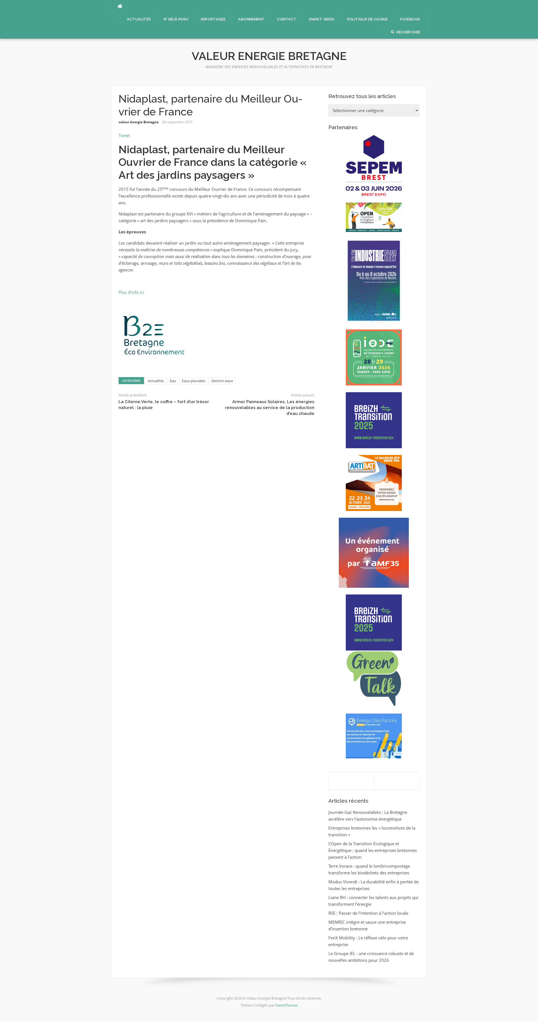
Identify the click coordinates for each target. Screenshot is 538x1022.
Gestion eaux (222, 380)
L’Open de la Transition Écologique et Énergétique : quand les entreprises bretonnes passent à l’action (372, 850)
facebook (410, 19)
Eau (173, 380)
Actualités (139, 19)
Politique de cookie (367, 19)
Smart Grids (321, 19)
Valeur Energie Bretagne (269, 55)
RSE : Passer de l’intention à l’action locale (368, 913)
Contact (286, 19)
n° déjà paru (176, 19)
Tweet (124, 135)
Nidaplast (143, 149)
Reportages (213, 19)
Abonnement (251, 19)
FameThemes (286, 1005)
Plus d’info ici (131, 292)
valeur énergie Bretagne (139, 122)
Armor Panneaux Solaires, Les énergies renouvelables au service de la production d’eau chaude (269, 407)
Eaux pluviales (193, 380)
